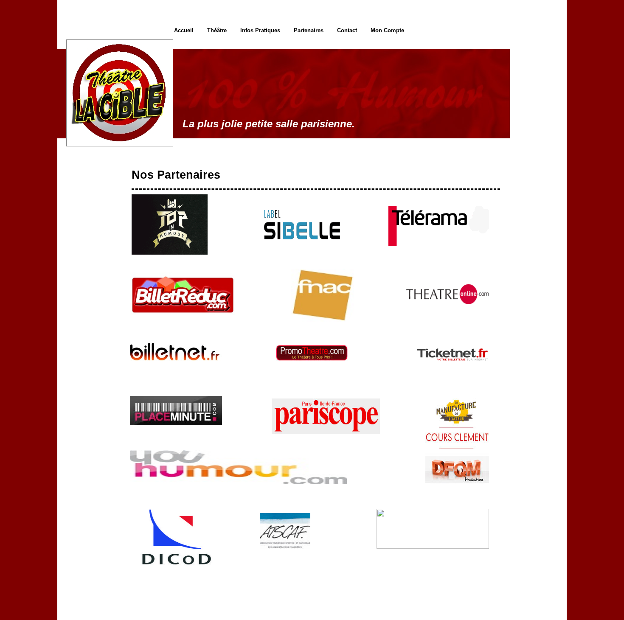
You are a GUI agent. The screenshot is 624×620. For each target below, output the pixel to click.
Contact (347, 30)
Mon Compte (387, 30)
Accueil (184, 30)
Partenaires (308, 30)
